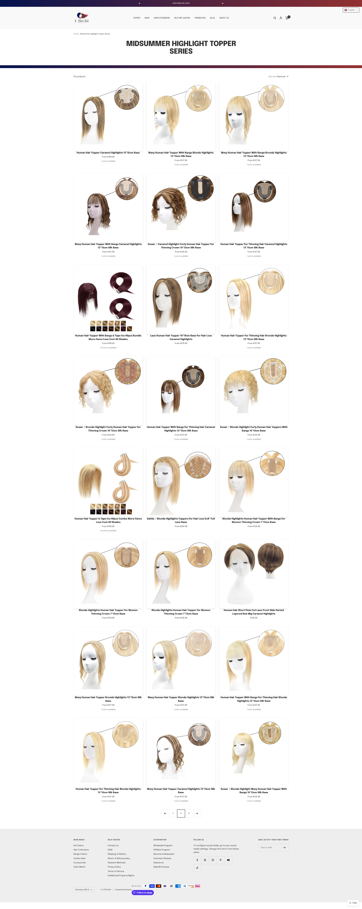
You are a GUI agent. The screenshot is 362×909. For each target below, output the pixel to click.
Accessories (80, 863)
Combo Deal (79, 858)
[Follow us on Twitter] (205, 860)
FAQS (110, 850)
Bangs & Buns (80, 854)
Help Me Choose (161, 867)
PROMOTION (200, 18)
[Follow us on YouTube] (228, 860)
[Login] (281, 18)
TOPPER (136, 18)
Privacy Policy (114, 867)
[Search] (275, 18)
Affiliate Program (161, 850)
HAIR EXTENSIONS (162, 18)
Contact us (113, 846)
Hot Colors (79, 846)
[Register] (284, 848)
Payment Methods (116, 863)
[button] (351, 10)
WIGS (147, 18)
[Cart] (286, 18)
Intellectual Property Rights (121, 876)
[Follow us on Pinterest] (221, 860)
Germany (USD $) (82, 890)
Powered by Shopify (123, 890)
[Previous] (165, 813)
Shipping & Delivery (117, 854)
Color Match (79, 867)
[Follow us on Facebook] (197, 860)
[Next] (197, 813)
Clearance (158, 863)
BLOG (212, 18)
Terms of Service (116, 871)
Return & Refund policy (119, 858)
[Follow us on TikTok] (197, 868)
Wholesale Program (162, 846)
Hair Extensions (81, 850)
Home (76, 34)
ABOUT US (224, 18)
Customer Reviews (162, 858)
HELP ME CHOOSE (182, 18)
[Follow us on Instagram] (213, 860)
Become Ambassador (163, 854)
